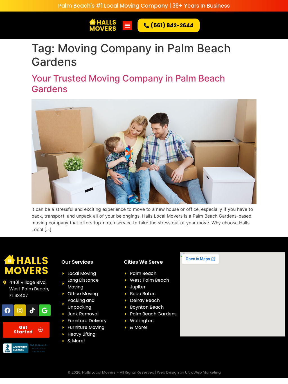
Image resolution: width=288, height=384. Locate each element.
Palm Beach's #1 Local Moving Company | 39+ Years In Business (144, 6)
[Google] (45, 310)
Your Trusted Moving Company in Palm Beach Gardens (128, 83)
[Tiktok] (32, 310)
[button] (127, 25)
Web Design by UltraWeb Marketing (189, 372)
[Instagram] (20, 310)
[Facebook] (8, 310)
